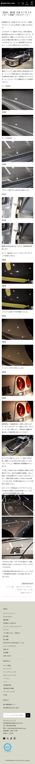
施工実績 (5, 639)
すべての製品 (7, 665)
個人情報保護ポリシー (9, 704)
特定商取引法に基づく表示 (11, 707)
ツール (5, 681)
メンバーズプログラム (9, 646)
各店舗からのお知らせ (9, 623)
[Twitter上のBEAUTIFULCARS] (8, 738)
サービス (5, 629)
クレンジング (7, 668)
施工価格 (5, 636)
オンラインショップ (9, 613)
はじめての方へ (7, 616)
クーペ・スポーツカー (27, 586)
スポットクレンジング (9, 675)
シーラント (6, 678)
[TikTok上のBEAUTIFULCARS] (11, 738)
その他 (5, 695)
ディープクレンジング (9, 672)
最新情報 (5, 620)
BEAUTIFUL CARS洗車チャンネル (13, 643)
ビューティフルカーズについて (12, 626)
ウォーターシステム (9, 691)
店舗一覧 (5, 649)
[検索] (28, 715)
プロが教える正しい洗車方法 (11, 633)
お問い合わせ (7, 656)
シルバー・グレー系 (28, 589)
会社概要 (5, 652)
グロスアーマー (29, 592)
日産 (12, 586)
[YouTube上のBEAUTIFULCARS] (4, 738)
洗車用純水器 (7, 685)
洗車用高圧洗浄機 (8, 688)
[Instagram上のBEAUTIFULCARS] (15, 738)
